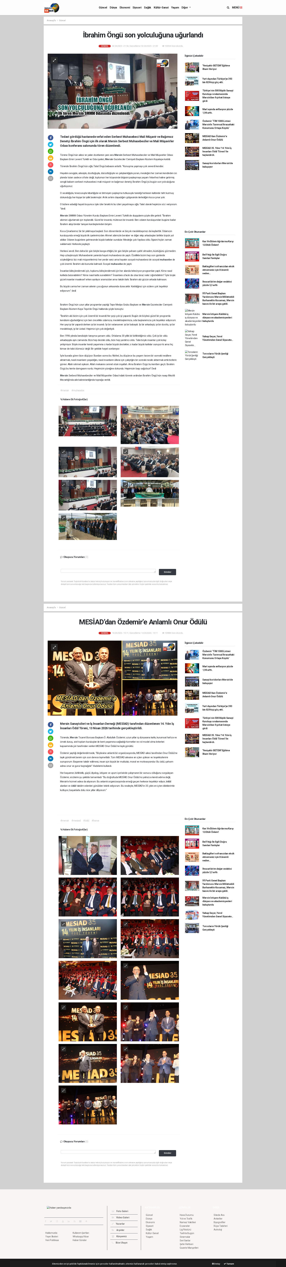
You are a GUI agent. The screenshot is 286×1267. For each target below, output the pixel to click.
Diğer (185, 7)
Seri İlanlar (185, 1240)
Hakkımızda (51, 1233)
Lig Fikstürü (185, 1229)
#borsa (95, 820)
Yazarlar (120, 1223)
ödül (168, 781)
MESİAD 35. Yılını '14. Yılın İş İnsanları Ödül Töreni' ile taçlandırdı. (217, 151)
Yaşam (175, 7)
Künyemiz (121, 1236)
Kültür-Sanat (161, 7)
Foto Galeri (122, 1211)
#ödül (86, 820)
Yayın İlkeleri (51, 1236)
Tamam (230, 1264)
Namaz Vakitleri (188, 1222)
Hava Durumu (187, 1215)
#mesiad (76, 820)
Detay (217, 1264)
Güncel (103, 7)
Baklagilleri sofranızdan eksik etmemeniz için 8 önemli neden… (218, 270)
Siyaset (137, 7)
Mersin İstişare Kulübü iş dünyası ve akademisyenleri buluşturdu (217, 317)
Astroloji (218, 1229)
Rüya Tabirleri (220, 1226)
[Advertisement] (29, 66)
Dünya (113, 7)
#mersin (64, 390)
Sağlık (147, 7)
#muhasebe (78, 390)
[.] (88, 421)
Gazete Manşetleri (189, 1247)
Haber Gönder (80, 1240)
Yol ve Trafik (186, 1218)
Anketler (218, 1218)
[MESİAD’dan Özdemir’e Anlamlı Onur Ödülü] (112, 678)
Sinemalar (185, 1237)
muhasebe (166, 259)
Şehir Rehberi (186, 1244)
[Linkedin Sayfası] (70, 1221)
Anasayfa (51, 20)
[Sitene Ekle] (87, 1221)
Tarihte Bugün (187, 1233)
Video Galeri (122, 1217)
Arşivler (120, 1230)
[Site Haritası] (81, 1221)
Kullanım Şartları (81, 1233)
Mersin (118, 154)
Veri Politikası (52, 1240)
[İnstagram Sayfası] (58, 1221)
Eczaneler (185, 1226)
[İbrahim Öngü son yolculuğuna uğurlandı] (112, 91)
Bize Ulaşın (121, 1242)
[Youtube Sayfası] (64, 1221)
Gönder (167, 572)
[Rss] (76, 1221)
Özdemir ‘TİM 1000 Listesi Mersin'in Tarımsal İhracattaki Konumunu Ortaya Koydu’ (218, 124)
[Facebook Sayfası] (47, 1221)
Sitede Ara (219, 1215)
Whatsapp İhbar (81, 1236)
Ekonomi (125, 7)
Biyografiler (219, 1222)
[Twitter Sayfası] (52, 1221)
